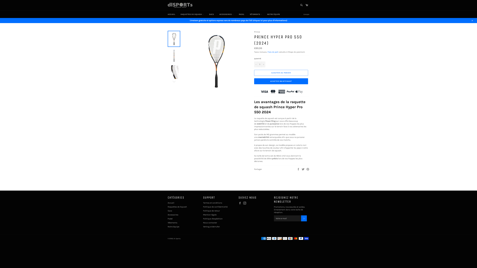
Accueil (171, 14)
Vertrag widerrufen (211, 226)
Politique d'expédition (213, 219)
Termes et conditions (212, 203)
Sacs (211, 14)
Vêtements (255, 14)
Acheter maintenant (281, 81)
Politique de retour (211, 211)
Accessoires (225, 14)
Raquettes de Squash (191, 14)
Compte (306, 14)
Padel (241, 14)
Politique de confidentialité (215, 207)
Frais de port (273, 52)
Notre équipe (273, 14)
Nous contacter (210, 222)
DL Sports (177, 238)
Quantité (257, 59)
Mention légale (210, 215)
